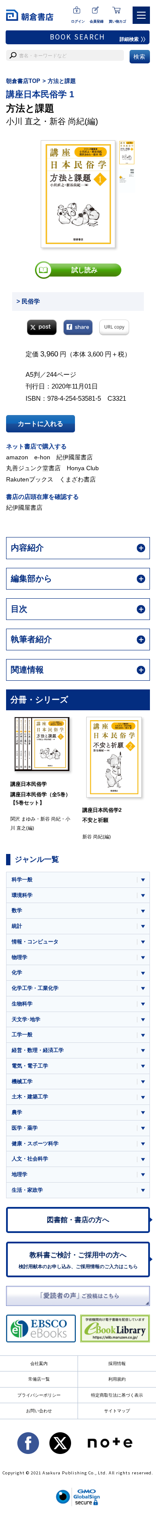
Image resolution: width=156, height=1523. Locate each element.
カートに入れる (40, 423)
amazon (17, 457)
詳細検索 (129, 39)
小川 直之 (23, 121)
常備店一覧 (39, 1379)
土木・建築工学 (30, 1097)
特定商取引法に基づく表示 (117, 1395)
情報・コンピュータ (35, 942)
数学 (17, 910)
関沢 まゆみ (23, 818)
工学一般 (22, 1035)
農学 (17, 1112)
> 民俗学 (28, 301)
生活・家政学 (27, 1190)
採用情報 (117, 1363)
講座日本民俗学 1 (40, 94)
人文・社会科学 (30, 1159)
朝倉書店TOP (23, 81)
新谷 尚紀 (66, 121)
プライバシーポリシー (39, 1395)
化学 (17, 972)
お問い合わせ (39, 1410)
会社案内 (39, 1363)
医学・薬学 (25, 1128)
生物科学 (22, 1004)
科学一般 (22, 880)
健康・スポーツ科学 (35, 1144)
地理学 (19, 1174)
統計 (17, 926)
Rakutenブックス (29, 479)
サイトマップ (117, 1410)
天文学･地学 (26, 1019)
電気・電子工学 (30, 1066)
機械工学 (22, 1081)
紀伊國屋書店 (74, 457)
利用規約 (117, 1379)
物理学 (19, 957)
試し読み (85, 270)
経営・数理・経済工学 (38, 1050)
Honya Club (83, 468)
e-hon (42, 457)
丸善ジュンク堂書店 (33, 468)
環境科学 (22, 895)
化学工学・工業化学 (35, 988)
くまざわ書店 (77, 479)
